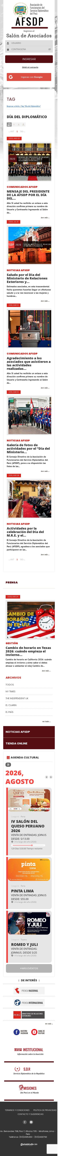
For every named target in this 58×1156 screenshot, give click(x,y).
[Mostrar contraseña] (47, 53)
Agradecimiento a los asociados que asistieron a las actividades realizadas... (27, 368)
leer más (42, 222)
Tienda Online (16, 751)
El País (9, 719)
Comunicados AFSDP (22, 191)
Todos (10, 692)
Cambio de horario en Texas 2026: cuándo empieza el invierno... (23, 656)
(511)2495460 (25, 1144)
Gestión (12, 648)
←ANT (11, 136)
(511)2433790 (39, 1144)
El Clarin (11, 712)
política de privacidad (43, 1117)
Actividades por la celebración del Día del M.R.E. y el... (25, 536)
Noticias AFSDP (18, 275)
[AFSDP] (28, 15)
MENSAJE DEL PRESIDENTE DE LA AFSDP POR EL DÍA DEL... (27, 199)
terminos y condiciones (16, 1117)
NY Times (10, 699)
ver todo (43, 729)
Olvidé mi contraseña (29, 72)
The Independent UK (17, 706)
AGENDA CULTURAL (25, 765)
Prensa (12, 587)
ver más (46, 1031)
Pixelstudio (28, 1152)
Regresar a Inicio (13, 111)
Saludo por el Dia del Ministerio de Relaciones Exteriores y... (27, 283)
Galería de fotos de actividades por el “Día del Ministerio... (25, 453)
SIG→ (22, 136)
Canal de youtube (36, 1040)
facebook (19, 1040)
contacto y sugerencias (29, 1121)
